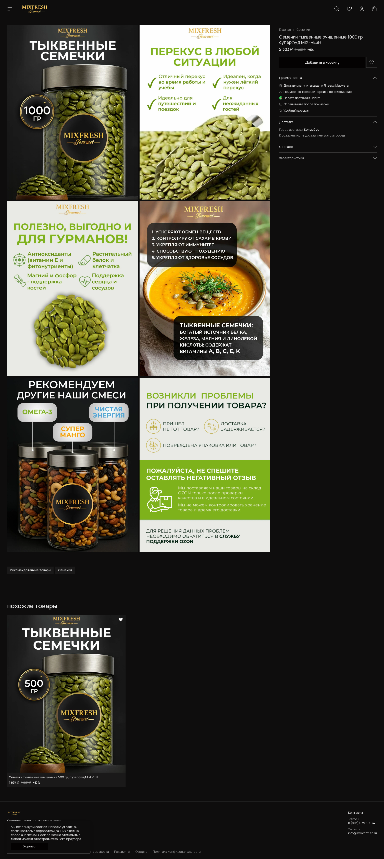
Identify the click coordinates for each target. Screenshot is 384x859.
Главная (285, 30)
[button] (349, 9)
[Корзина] (374, 9)
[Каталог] (9, 9)
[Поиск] (337, 9)
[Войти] (361, 9)
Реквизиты (122, 852)
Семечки (303, 30)
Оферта (141, 852)
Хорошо (29, 846)
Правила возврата (95, 852)
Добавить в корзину (322, 62)
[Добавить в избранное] (371, 62)
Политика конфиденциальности (177, 852)
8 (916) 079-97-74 (361, 823)
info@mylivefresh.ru (362, 833)
